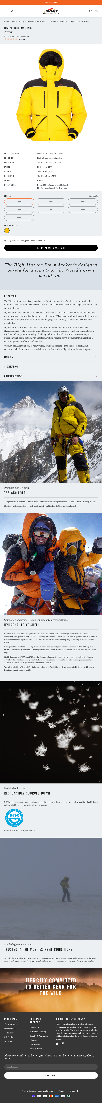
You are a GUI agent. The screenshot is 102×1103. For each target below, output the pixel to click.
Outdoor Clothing (18, 21)
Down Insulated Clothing (58, 21)
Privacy (72, 1091)
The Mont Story (10, 1024)
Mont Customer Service (87, 1036)
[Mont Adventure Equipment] (51, 11)
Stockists (8, 1041)
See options (24, 36)
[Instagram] (63, 1043)
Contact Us (34, 1027)
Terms (61, 1091)
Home (6, 21)
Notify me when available (51, 247)
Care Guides (35, 1044)
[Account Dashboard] (11, 11)
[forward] (58, 148)
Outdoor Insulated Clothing (36, 21)
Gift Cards (8, 1037)
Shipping (33, 1040)
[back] (44, 148)
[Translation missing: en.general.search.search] (90, 11)
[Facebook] (57, 1043)
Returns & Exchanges (38, 1032)
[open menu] (5, 11)
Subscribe (51, 1075)
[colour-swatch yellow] (7, 230)
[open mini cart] (96, 11)
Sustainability (10, 1028)
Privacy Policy (36, 1049)
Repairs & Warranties (39, 1036)
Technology (9, 1033)
